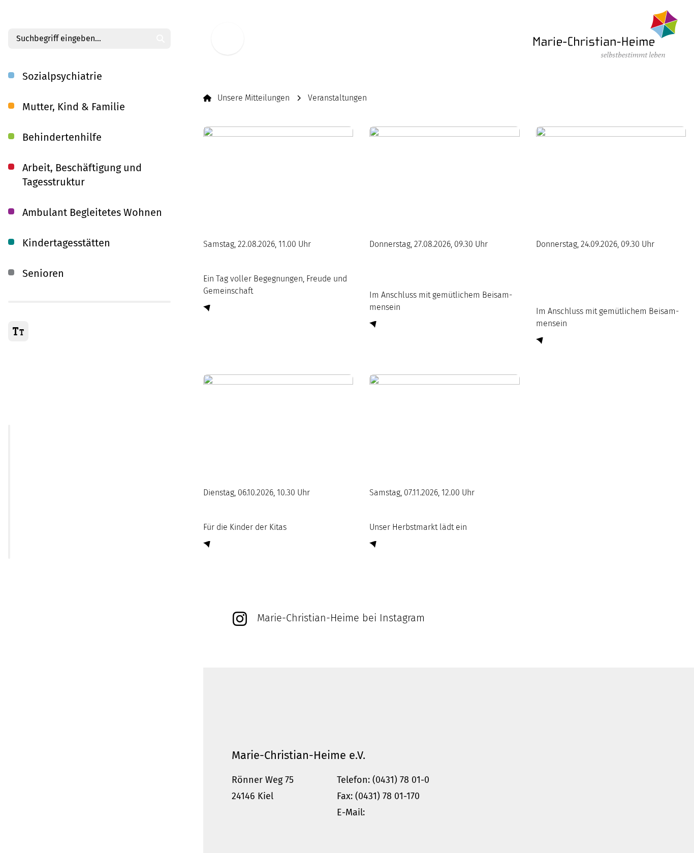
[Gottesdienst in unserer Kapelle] (444, 176)
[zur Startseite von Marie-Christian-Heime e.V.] (605, 33)
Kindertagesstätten (66, 243)
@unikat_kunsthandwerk (379, 639)
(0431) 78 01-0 (400, 779)
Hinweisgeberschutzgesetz (439, 707)
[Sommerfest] (278, 176)
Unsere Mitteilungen (253, 98)
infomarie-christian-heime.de (433, 812)
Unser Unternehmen (45, 357)
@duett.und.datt (464, 639)
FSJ (13, 390)
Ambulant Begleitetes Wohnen (92, 212)
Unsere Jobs (30, 373)
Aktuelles (39, 430)
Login (243, 707)
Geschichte (42, 504)
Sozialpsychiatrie (62, 76)
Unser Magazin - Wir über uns (74, 479)
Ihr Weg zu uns (34, 593)
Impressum (288, 707)
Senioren (43, 273)
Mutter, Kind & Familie (73, 107)
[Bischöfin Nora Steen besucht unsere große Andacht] (611, 176)
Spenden (24, 577)
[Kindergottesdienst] (278, 424)
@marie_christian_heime (279, 639)
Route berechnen (268, 812)
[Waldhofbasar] (444, 424)
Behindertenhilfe (62, 137)
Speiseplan (42, 552)
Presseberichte (49, 528)
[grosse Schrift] (18, 331)
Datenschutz (348, 707)
